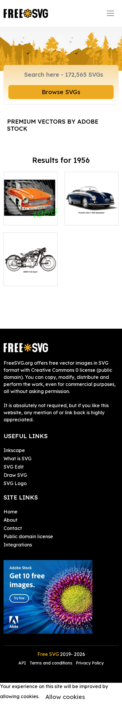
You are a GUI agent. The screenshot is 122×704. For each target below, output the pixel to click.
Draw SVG (15, 475)
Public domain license (28, 536)
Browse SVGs (61, 92)
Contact (13, 528)
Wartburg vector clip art (30, 213)
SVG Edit (14, 467)
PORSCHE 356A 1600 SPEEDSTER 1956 (91, 210)
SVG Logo (15, 483)
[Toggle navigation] (110, 13)
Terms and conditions (51, 663)
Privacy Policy (90, 663)
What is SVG (17, 458)
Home (10, 512)
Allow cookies (65, 696)
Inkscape (14, 450)
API (22, 663)
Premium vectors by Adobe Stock (52, 125)
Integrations (18, 545)
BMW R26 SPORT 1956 (30, 274)
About (10, 520)
